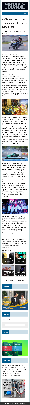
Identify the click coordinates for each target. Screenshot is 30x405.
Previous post (10, 280)
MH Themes (23, 403)
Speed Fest (5, 33)
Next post (21, 280)
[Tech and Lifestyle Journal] (15, 6)
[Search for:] (15, 325)
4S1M (9, 31)
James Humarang (12, 52)
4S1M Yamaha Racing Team (19, 31)
